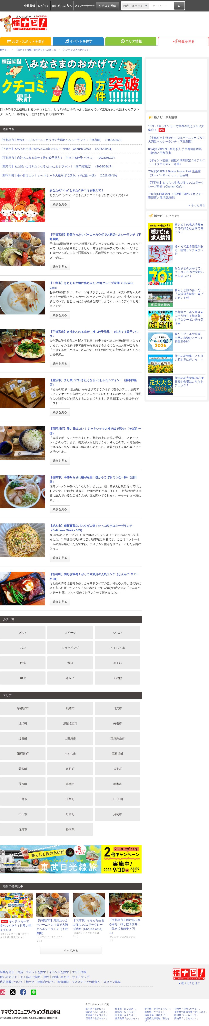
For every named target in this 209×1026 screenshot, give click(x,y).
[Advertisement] (176, 84)
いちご (117, 632)
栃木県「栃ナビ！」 (96, 1009)
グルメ (23, 632)
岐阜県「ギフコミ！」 (156, 1012)
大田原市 (70, 738)
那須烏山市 (117, 738)
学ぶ (23, 678)
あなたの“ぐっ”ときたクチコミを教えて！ (77, 190)
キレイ (70, 678)
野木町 (70, 814)
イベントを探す (81, 41)
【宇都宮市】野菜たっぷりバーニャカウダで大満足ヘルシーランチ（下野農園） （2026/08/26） (62, 139)
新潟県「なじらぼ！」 (126, 1012)
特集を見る (186, 41)
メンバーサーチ (85, 5)
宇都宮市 (23, 708)
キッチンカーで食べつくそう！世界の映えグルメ (15, 926)
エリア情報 (134, 41)
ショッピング (70, 647)
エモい (117, 663)
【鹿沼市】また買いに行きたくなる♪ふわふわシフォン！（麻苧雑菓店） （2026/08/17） (57, 166)
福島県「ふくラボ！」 (97, 1012)
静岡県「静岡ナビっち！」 (158, 1009)
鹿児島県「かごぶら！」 (127, 1018)
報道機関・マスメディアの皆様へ (79, 981)
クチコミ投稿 (107, 5)
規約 (46, 977)
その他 (117, 678)
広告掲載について (11, 981)
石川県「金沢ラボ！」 (97, 1018)
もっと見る (198, 205)
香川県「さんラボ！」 (126, 1015)
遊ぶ (70, 663)
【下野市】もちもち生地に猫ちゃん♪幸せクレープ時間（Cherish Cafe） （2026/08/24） (57, 148)
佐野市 (23, 829)
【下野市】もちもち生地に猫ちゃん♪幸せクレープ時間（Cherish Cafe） (88, 925)
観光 (23, 663)
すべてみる (71, 950)
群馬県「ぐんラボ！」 (97, 1015)
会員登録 (29, 5)
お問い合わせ (60, 977)
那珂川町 (23, 753)
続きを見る (60, 204)
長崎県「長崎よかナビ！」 (187, 1009)
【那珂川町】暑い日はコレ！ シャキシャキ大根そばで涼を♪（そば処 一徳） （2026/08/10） (59, 175)
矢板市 (117, 723)
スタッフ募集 (112, 981)
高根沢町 (117, 753)
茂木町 (23, 784)
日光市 (117, 708)
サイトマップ (80, 977)
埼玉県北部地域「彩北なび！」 (157, 1019)
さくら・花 (117, 647)
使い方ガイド (8, 977)
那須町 (23, 723)
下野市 (23, 799)
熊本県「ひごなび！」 (126, 1009)
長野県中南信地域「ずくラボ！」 (191, 1012)
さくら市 (70, 753)
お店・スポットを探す (28, 41)
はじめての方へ (62, 5)
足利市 (117, 814)
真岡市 (70, 784)
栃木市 (117, 784)
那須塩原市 (70, 723)
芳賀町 (23, 768)
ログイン (43, 5)
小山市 (23, 814)
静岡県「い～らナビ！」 (186, 1015)
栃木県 (70, 829)
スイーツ (70, 632)
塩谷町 (23, 738)
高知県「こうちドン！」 (186, 1018)
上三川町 (117, 799)
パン (23, 647)
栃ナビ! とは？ (190, 983)
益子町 (117, 768)
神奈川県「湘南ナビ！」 (157, 1015)
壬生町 (70, 799)
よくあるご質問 (30, 977)
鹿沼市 (70, 708)
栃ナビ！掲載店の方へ (40, 981)
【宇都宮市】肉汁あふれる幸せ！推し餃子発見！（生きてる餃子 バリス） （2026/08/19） (58, 157)
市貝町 (70, 768)
